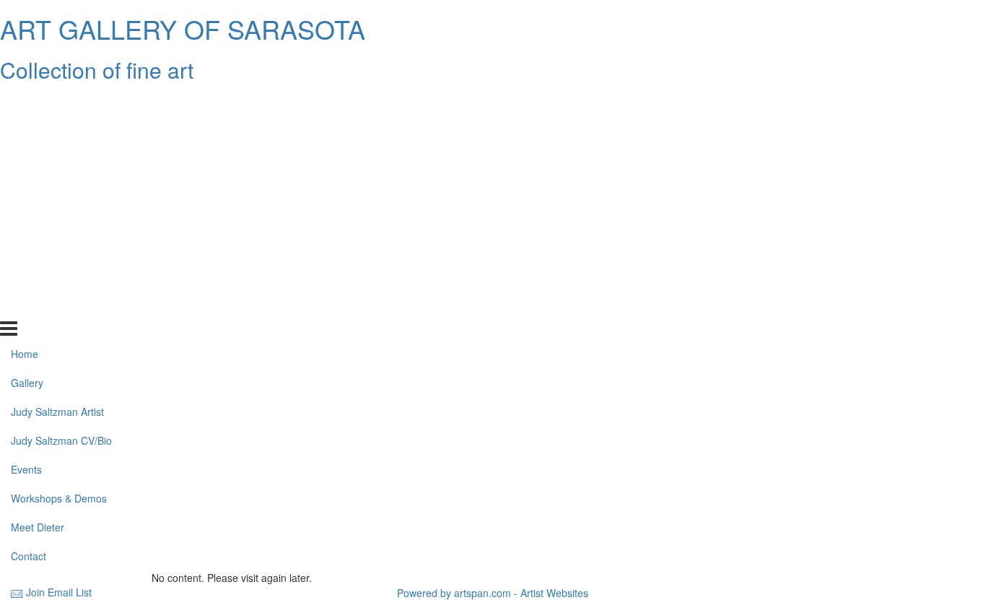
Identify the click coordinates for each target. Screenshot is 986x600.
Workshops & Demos (59, 247)
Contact (28, 304)
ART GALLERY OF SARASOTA (182, 28)
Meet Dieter (37, 276)
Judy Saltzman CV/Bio (61, 190)
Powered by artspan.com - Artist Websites (492, 593)
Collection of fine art (96, 69)
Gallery (27, 132)
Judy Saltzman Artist (57, 161)
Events (26, 219)
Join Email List (59, 592)
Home (24, 103)
